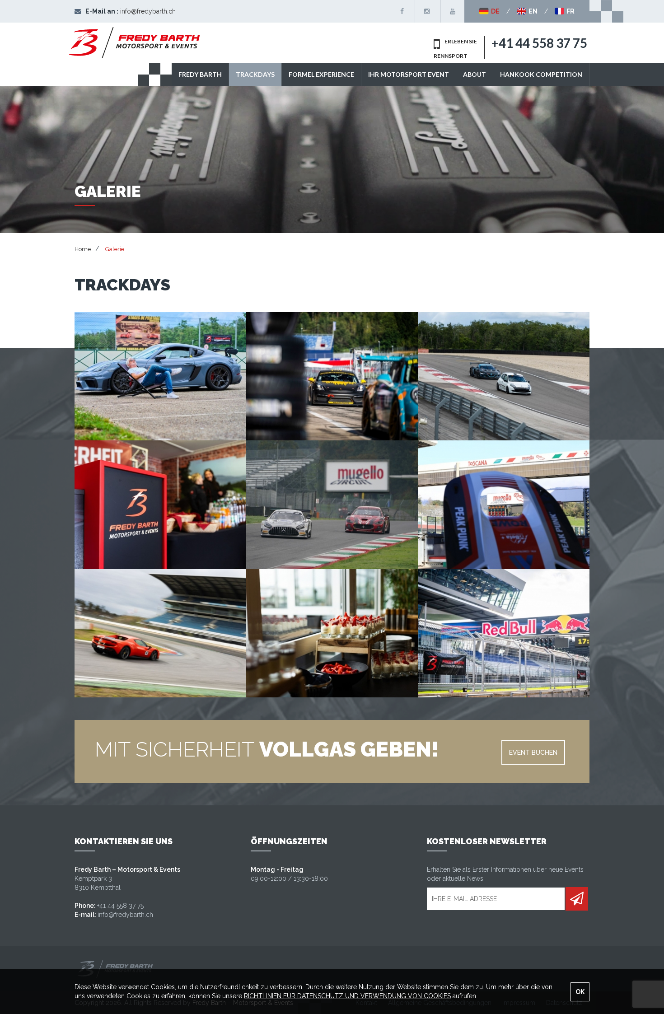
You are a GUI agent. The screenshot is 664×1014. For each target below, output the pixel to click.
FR (570, 11)
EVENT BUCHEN (533, 752)
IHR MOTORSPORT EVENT (408, 74)
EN (532, 11)
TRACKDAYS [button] (255, 74)
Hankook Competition (541, 74)
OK (580, 991)
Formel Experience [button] (321, 74)
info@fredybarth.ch (148, 11)
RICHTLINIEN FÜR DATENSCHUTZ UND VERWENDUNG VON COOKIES (347, 996)
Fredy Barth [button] (200, 74)
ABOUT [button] (474, 74)
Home (83, 249)
